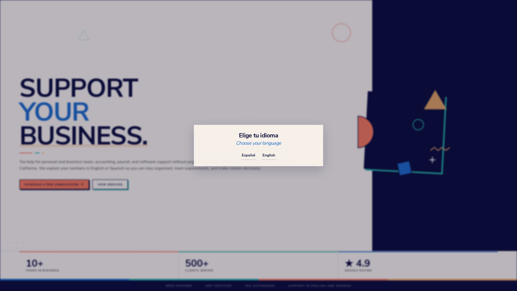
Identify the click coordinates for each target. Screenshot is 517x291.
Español (248, 155)
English (269, 155)
